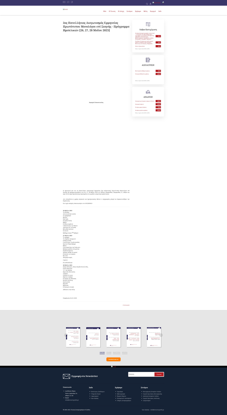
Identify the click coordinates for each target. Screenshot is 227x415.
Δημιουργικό (95, 396)
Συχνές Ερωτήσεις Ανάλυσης (151, 398)
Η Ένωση (112, 11)
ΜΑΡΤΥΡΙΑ (116, 352)
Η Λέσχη (121, 11)
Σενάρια (129, 11)
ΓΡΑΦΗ (108, 352)
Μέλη (145, 11)
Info (159, 11)
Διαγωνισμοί (146, 400)
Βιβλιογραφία (121, 394)
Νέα (104, 11)
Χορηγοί (153, 11)
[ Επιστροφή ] (126, 305)
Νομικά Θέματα (121, 396)
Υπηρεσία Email (95, 394)
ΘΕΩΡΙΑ (124, 352)
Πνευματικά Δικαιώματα (124, 398)
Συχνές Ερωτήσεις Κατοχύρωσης (152, 394)
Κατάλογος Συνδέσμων (98, 391)
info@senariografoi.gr (72, 400)
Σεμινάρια (120, 391)
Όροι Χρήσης (94, 398)
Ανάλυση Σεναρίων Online (151, 396)
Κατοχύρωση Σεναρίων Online (152, 391)
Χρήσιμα (138, 11)
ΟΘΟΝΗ (102, 352)
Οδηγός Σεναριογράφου (124, 400)
